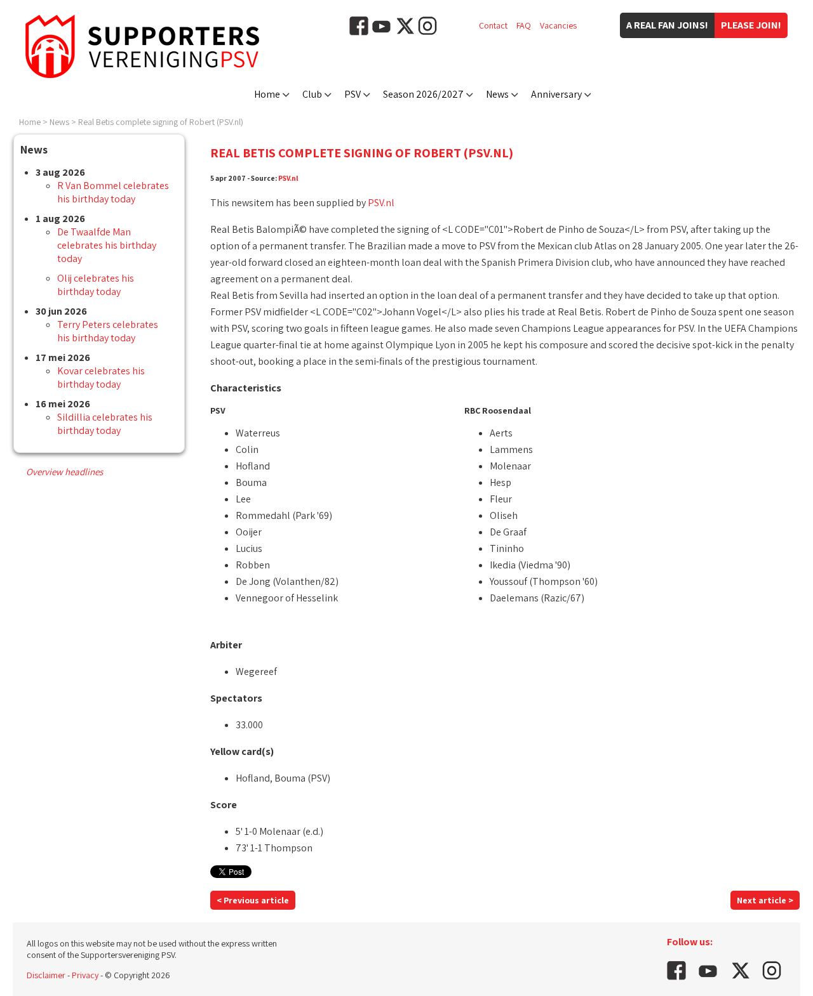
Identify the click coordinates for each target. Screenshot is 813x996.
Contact (493, 25)
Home (267, 94)
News (497, 94)
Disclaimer (46, 975)
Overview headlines (64, 472)
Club (312, 94)
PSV (352, 94)
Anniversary (556, 94)
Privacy (85, 975)
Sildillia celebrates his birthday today (104, 423)
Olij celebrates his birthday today (95, 285)
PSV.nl (288, 178)
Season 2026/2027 (423, 94)
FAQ (523, 25)
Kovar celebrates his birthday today (101, 377)
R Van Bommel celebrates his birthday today (113, 192)
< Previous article (253, 900)
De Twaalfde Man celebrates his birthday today (106, 245)
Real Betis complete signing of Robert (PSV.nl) (160, 122)
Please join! (751, 25)
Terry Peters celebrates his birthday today (107, 331)
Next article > (765, 900)
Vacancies (558, 25)
